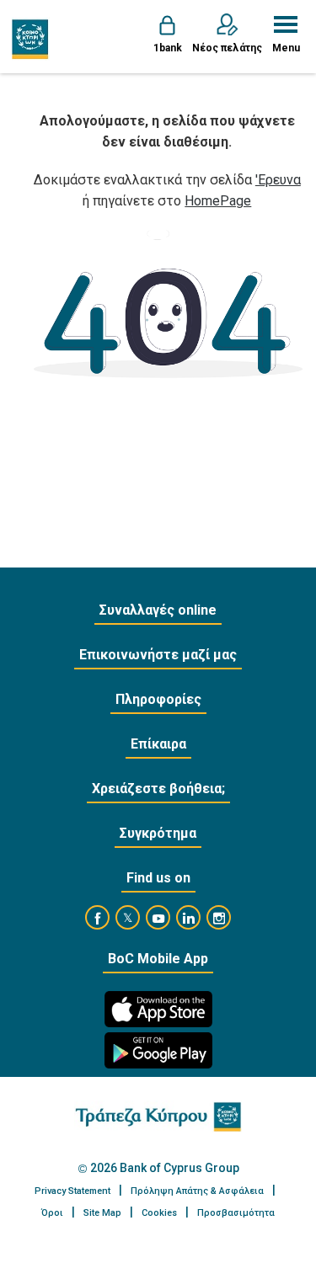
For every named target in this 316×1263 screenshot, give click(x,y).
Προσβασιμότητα (236, 1212)
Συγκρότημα (158, 833)
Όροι (52, 1212)
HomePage (218, 201)
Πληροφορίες (158, 699)
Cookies (159, 1212)
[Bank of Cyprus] (31, 39)
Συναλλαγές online (158, 610)
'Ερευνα (278, 180)
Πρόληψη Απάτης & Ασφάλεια (197, 1191)
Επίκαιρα (158, 744)
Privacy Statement (72, 1191)
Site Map (102, 1212)
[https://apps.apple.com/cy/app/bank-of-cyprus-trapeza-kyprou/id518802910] (158, 1009)
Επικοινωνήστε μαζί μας (158, 655)
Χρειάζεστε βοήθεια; (158, 789)
